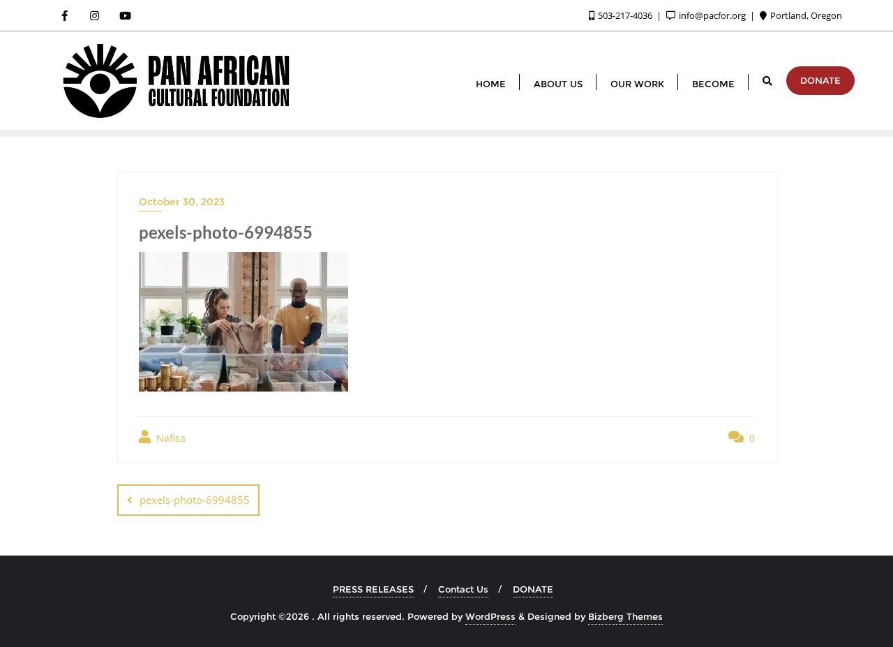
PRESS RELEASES (373, 589)
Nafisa (169, 438)
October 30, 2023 (182, 201)
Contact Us (463, 589)
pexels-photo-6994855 (195, 500)
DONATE (820, 80)
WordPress (490, 616)
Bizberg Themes (625, 616)
